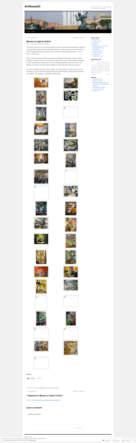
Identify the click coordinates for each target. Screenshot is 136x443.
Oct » (108, 74)
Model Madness (96, 49)
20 (92, 70)
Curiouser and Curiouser (98, 51)
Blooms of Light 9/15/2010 (38, 41)
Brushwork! (95, 44)
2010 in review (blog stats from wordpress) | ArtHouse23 (46, 400)
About (33, 31)
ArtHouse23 (32, 6)
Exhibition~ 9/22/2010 (79, 37)
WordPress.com (96, 90)
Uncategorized (42, 388)
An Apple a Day (96, 54)
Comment (79, 428)
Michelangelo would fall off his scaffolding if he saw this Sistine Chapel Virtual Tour (101, 84)
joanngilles (46, 44)
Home (28, 31)
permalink (56, 388)
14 (95, 67)
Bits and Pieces (96, 42)
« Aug (92, 74)
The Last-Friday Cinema (98, 89)
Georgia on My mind (97, 52)
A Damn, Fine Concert (98, 56)
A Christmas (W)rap (97, 41)
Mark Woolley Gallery (97, 80)
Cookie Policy (32, 440)
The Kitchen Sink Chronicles (99, 87)
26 (108, 70)
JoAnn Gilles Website (97, 79)
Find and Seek (96, 39)
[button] (41, 83)
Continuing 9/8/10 (31, 37)
